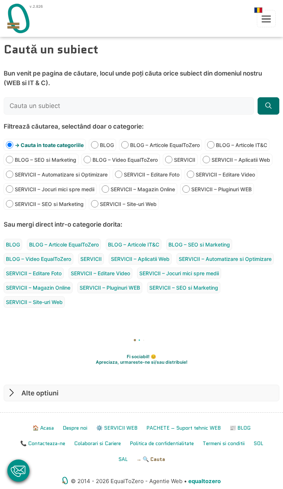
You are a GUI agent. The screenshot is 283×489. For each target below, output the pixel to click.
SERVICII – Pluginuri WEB (110, 287)
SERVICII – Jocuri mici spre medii (179, 273)
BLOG (13, 244)
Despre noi (75, 428)
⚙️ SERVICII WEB (116, 428)
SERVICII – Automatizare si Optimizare (225, 259)
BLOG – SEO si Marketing (199, 244)
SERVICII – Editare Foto (34, 273)
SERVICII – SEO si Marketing (183, 287)
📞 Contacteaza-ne (42, 443)
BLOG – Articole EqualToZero (64, 244)
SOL (258, 443)
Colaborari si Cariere (97, 443)
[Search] (268, 106)
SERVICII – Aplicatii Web (140, 259)
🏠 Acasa (43, 428)
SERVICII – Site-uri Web (34, 302)
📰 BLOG (240, 428)
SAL (122, 459)
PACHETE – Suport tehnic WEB (183, 428)
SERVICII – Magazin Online (38, 287)
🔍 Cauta (154, 459)
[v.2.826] (18, 18)
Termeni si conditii (224, 443)
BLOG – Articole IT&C (133, 244)
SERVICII (91, 259)
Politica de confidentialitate (162, 443)
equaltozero (204, 481)
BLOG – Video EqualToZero (38, 259)
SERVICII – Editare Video (100, 273)
